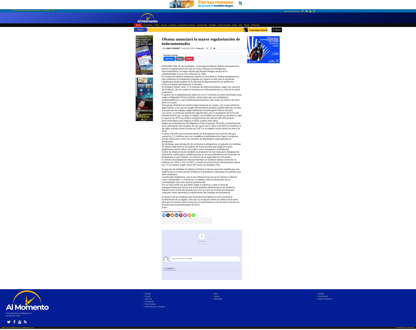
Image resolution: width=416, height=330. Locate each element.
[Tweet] (213, 48)
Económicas (173, 25)
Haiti (215, 294)
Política (156, 25)
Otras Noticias (148, 25)
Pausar (179, 59)
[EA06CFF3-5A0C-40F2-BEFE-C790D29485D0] (144, 99)
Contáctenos (255, 25)
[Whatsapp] (193, 215)
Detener (189, 59)
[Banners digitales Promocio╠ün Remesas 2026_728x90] (208, 4)
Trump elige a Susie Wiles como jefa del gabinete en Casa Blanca (235, 30)
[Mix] (189, 215)
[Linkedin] (176, 215)
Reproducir (169, 59)
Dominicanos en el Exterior (187, 25)
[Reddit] (172, 215)
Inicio (138, 25)
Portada (148, 294)
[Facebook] (164, 215)
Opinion (216, 296)
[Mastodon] (185, 215)
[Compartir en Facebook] (209, 48)
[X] (168, 215)
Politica (147, 296)
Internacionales (202, 25)
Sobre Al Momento (325, 299)
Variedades (212, 25)
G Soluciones (410, 327)
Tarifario (246, 25)
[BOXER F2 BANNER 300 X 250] (263, 50)
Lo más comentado (224, 25)
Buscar (278, 30)
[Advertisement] (187, 220)
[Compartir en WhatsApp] (206, 48)
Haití (240, 25)
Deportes (164, 25)
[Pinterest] (181, 215)
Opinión (234, 25)
